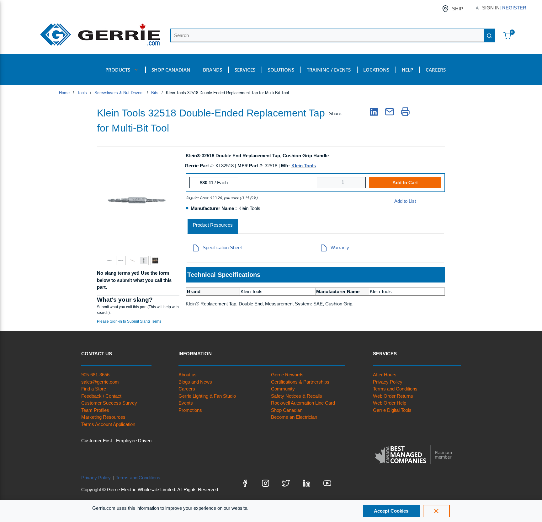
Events (185, 403)
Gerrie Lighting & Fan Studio (207, 396)
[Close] (436, 511)
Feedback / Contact (101, 396)
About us (187, 374)
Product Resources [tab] (213, 225)
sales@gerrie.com (100, 382)
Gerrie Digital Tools (392, 410)
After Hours (384, 374)
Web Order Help (389, 403)
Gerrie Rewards (287, 374)
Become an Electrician (294, 417)
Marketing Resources (103, 417)
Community (283, 388)
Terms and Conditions (395, 388)
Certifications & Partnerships (300, 382)
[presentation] (213, 226)
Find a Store (93, 388)
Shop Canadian (286, 410)
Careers (186, 388)
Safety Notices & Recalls (296, 396)
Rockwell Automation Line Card (303, 403)
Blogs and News (195, 382)
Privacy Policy (387, 382)
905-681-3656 (95, 374)
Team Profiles (95, 410)
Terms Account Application (108, 424)
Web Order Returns (393, 396)
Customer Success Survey (109, 403)
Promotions (190, 410)
